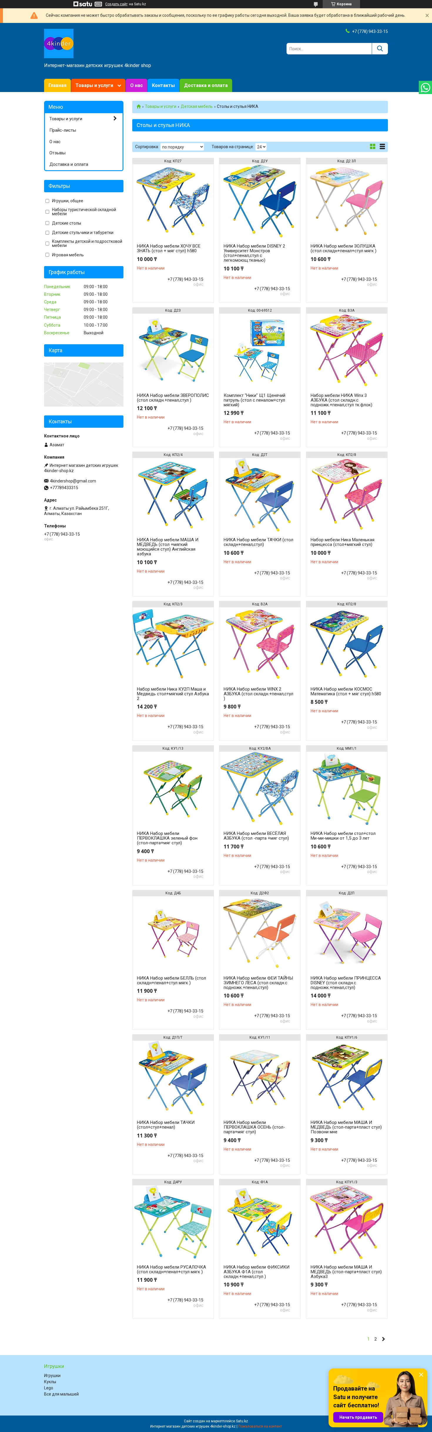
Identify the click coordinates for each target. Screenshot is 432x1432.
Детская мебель (197, 106)
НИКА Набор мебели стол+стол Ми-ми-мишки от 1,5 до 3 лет (343, 836)
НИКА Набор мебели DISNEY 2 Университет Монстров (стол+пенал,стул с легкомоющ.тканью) (254, 253)
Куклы (50, 1381)
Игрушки (52, 1375)
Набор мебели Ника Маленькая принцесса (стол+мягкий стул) (342, 542)
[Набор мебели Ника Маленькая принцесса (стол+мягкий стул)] (346, 495)
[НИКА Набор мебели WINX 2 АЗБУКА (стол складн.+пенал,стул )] (259, 644)
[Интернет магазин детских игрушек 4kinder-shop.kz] (58, 43)
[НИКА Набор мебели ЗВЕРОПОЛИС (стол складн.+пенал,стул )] (173, 350)
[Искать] (380, 48)
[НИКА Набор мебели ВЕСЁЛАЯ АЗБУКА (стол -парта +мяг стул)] (259, 788)
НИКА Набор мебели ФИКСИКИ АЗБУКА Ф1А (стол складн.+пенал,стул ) (256, 1272)
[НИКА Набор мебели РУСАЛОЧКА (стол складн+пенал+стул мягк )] (173, 1222)
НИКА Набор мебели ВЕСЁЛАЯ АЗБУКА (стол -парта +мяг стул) (256, 836)
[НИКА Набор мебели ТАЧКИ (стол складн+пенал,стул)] (259, 495)
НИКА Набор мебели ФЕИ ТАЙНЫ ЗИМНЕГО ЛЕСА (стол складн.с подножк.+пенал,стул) (258, 983)
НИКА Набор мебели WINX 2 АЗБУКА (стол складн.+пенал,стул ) (258, 694)
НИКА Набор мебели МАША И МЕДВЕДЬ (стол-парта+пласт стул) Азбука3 (346, 1272)
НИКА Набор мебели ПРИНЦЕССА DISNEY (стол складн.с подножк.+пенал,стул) (346, 983)
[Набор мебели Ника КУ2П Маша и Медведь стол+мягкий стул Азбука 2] (173, 644)
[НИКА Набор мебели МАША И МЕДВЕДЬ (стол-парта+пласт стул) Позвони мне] (346, 1077)
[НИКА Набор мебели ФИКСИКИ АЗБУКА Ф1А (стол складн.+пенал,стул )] (259, 1222)
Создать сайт (116, 4)
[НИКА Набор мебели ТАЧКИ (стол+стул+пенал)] (173, 1077)
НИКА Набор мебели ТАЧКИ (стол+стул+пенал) (166, 1124)
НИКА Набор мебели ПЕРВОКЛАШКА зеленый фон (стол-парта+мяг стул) (167, 838)
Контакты (163, 85)
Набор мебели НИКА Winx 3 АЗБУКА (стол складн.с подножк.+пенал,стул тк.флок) (341, 400)
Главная (57, 85)
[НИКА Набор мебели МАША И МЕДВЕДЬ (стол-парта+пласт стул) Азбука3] (346, 1222)
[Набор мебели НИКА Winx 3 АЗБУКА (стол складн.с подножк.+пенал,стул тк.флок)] (346, 350)
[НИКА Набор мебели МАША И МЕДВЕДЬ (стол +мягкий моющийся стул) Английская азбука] (173, 495)
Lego (48, 1388)
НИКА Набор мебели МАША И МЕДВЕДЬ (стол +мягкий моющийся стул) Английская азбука (167, 546)
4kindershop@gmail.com (73, 481)
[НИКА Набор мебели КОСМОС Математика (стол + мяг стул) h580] (346, 644)
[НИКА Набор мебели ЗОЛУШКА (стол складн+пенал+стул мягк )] (346, 201)
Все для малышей (61, 1394)
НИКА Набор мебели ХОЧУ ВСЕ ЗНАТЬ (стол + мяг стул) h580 (168, 248)
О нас (136, 85)
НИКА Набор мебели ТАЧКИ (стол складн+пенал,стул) (258, 542)
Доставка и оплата (206, 85)
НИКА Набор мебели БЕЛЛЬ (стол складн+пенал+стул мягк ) (171, 980)
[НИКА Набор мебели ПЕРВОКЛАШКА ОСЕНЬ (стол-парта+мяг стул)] (259, 1077)
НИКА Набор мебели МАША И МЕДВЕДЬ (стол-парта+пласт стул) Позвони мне (346, 1127)
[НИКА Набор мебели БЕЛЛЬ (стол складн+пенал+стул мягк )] (173, 933)
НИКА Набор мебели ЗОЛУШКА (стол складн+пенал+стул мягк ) (343, 248)
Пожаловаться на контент (260, 1426)
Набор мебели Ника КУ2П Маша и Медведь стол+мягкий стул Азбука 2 (173, 694)
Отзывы (57, 153)
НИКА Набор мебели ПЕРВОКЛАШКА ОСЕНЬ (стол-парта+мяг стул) (254, 1127)
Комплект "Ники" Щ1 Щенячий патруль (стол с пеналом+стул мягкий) (254, 400)
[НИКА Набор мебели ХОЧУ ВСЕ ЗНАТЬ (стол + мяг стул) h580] (173, 201)
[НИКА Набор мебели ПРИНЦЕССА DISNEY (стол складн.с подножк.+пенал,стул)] (346, 933)
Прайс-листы (62, 130)
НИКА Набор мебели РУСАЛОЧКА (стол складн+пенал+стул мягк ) (171, 1269)
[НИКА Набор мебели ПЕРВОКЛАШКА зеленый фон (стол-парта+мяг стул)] (173, 788)
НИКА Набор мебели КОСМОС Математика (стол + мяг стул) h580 (346, 691)
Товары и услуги (94, 85)
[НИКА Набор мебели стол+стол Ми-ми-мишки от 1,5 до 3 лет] (346, 788)
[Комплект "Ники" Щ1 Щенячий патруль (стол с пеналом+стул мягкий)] (259, 350)
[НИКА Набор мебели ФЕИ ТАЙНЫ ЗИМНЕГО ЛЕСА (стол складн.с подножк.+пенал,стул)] (259, 933)
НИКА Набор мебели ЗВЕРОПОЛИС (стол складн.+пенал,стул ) (173, 397)
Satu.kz (242, 1421)
